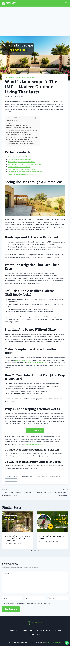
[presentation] (17, 521)
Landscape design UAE (12, 476)
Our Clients (40, 630)
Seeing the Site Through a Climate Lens (18, 123)
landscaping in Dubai (26, 476)
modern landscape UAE (41, 476)
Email (28, 598)
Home (11, 630)
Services (58, 630)
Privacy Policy (35, 634)
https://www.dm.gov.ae (23, 360)
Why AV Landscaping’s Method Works (17, 139)
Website (51, 598)
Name (5, 598)
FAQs (31, 630)
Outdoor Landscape (28, 77)
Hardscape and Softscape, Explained (17, 125)
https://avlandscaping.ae (34, 444)
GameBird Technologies (53, 642)
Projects (49, 630)
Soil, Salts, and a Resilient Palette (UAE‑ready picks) (21, 130)
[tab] (31, 550)
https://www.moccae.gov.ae (36, 362)
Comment (6, 574)
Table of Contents (11, 120)
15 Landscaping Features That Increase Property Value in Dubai (52, 492)
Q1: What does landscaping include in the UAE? (20, 142)
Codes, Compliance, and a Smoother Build (18, 135)
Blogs (25, 630)
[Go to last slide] (4, 530)
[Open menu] (66, 3)
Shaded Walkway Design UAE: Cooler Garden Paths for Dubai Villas (17, 538)
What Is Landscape (11, 480)
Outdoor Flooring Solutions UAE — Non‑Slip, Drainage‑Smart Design (17, 492)
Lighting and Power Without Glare (16, 132)
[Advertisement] (35, 19)
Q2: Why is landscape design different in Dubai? (21, 144)
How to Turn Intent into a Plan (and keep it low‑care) (22, 137)
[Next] (65, 530)
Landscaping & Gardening (13, 77)
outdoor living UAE (55, 476)
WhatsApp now (35, 430)
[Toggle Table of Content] (36, 118)
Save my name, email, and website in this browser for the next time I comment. (27, 603)
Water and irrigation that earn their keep (18, 128)
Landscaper (9, 97)
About (18, 630)
